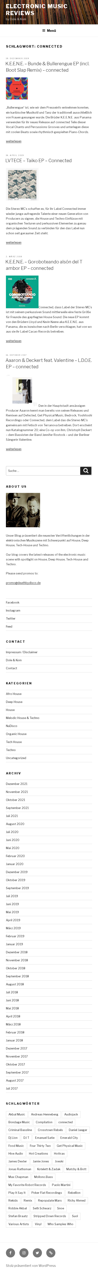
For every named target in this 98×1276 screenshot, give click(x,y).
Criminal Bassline (20, 1130)
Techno (11, 750)
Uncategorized (16, 758)
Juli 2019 (12, 896)
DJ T (26, 1137)
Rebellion (74, 1192)
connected (65, 1122)
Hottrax (59, 1153)
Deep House (14, 702)
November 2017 (17, 1056)
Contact (11, 668)
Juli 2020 (12, 832)
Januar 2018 (14, 1040)
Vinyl (38, 1224)
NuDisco (11, 726)
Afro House (13, 694)
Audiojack (71, 1114)
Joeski (59, 1161)
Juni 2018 (12, 1000)
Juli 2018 (12, 992)
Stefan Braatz (18, 1216)
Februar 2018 (15, 1032)
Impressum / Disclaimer (22, 652)
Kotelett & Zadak (48, 1169)
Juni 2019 (12, 904)
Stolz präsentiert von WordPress (31, 1266)
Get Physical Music (70, 1146)
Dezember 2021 (16, 784)
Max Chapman (18, 1177)
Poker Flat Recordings (46, 1192)
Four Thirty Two (40, 1146)
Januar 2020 (14, 864)
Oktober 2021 (15, 800)
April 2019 (13, 920)
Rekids (13, 1200)
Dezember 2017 (16, 1048)
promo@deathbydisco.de (23, 583)
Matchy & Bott (76, 1169)
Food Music (16, 1146)
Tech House (14, 742)
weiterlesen (13, 141)
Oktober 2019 (15, 880)
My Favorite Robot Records (27, 1185)
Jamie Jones (41, 1161)
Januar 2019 (14, 944)
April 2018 (13, 1016)
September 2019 (17, 888)
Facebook (12, 602)
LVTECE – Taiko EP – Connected (38, 160)
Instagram (13, 610)
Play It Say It (17, 1192)
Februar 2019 (15, 936)
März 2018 (13, 1024)
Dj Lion (13, 1137)
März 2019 (13, 928)
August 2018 (15, 984)
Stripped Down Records (50, 1216)
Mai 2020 (12, 848)
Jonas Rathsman (19, 1169)
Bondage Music (19, 1122)
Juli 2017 (12, 1088)
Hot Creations (38, 1153)
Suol (75, 1216)
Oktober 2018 (15, 968)
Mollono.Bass (43, 1177)
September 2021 (17, 808)
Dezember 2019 (17, 872)
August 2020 (15, 824)
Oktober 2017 (15, 1064)
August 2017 (15, 1080)
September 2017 (17, 1072)
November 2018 (17, 960)
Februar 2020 (15, 856)
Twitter (10, 618)
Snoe (60, 1208)
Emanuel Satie (44, 1137)
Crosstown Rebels (50, 1130)
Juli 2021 (12, 816)
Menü (51, 31)
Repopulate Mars (50, 1200)
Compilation (44, 1122)
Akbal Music (16, 1114)
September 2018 (17, 976)
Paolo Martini (61, 1185)
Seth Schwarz (42, 1208)
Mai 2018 (12, 1008)
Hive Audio (15, 1153)
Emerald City (69, 1137)
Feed (9, 626)
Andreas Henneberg (44, 1114)
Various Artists (18, 1224)
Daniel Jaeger (78, 1130)
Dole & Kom (14, 660)
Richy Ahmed (76, 1200)
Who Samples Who (60, 1224)
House (10, 710)
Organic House (16, 734)
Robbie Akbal (17, 1208)
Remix (28, 1200)
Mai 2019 (12, 912)
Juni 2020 (12, 840)
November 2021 (17, 792)
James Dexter (17, 1161)
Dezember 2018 (17, 952)
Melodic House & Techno (22, 718)
